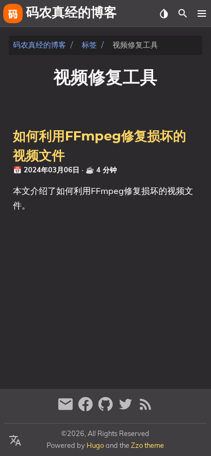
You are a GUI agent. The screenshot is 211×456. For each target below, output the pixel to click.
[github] (107, 408)
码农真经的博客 (39, 45)
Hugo (95, 445)
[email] (67, 408)
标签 (89, 45)
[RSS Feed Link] (145, 408)
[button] (201, 13)
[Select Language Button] (15, 441)
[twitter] (127, 408)
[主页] (13, 13)
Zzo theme (147, 445)
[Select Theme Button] (163, 13)
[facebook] (87, 408)
